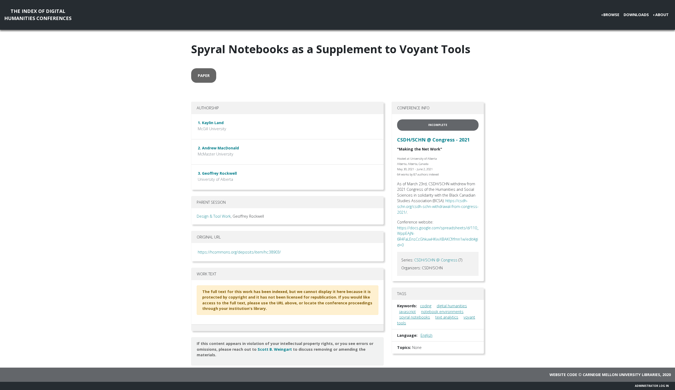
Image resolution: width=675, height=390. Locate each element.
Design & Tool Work (214, 216)
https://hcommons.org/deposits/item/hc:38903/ (239, 252)
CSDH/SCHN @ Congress (435, 259)
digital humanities (452, 305)
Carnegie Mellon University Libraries (621, 374)
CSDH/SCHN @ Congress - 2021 (433, 139)
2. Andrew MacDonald (218, 147)
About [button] (662, 14)
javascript (407, 311)
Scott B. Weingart (275, 349)
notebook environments (442, 311)
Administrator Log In (652, 386)
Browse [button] (611, 14)
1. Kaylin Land (211, 122)
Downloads (636, 14)
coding (425, 305)
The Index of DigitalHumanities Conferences (37, 14)
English (426, 335)
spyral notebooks (414, 317)
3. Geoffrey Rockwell (217, 173)
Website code (563, 374)
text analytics (446, 317)
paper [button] (204, 75)
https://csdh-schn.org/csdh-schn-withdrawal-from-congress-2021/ (438, 206)
